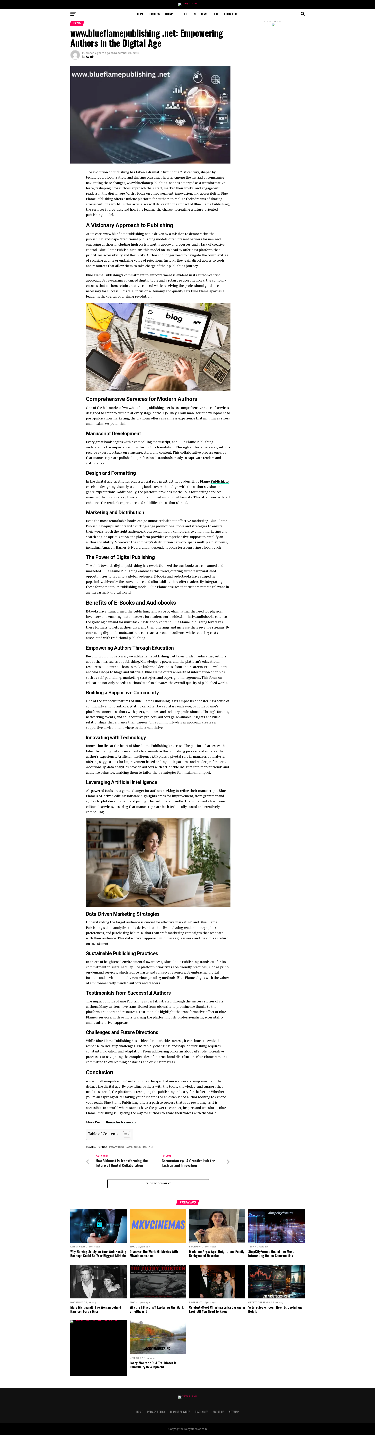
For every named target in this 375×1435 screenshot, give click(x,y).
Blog (216, 14)
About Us (218, 1412)
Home (140, 14)
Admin (90, 56)
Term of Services (180, 1412)
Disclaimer (201, 1412)
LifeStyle (170, 14)
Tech (184, 14)
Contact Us (231, 14)
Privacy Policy (156, 1412)
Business (154, 14)
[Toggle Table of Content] (124, 1134)
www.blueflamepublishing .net (132, 1147)
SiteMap (234, 1412)
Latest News (200, 14)
